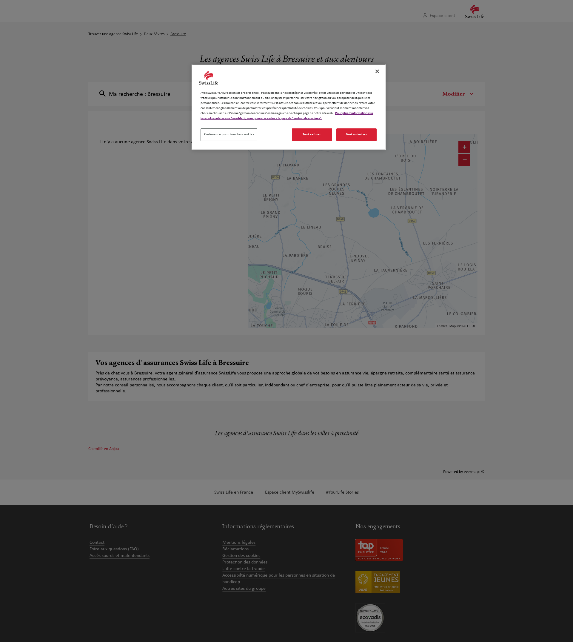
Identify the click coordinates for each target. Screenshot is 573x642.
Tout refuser (312, 134)
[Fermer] (377, 71)
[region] (289, 107)
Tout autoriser (356, 134)
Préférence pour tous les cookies (229, 134)
